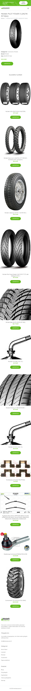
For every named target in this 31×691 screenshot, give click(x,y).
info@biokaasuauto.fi (6, 641)
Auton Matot (4, 649)
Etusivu (3, 18)
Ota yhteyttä (4, 672)
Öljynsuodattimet (5, 660)
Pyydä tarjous (23, 3)
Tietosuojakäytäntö (6, 677)
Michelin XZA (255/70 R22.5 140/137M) (15, 111)
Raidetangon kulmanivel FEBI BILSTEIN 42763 (15, 554)
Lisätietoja (7, 63)
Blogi (2, 669)
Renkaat (3, 655)
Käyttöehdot (4, 675)
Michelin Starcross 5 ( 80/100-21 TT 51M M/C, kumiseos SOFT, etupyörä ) (15, 158)
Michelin (16, 51)
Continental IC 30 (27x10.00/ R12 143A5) (15, 600)
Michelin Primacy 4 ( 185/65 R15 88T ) (15, 408)
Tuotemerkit (11, 51)
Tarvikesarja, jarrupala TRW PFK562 (15, 480)
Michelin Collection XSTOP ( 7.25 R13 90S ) (15, 213)
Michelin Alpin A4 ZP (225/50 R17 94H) (15, 322)
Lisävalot (3, 652)
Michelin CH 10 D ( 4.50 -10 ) (15, 447)
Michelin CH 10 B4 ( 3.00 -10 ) (15, 361)
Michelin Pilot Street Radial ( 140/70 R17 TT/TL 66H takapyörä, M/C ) (16, 275)
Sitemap (3, 680)
